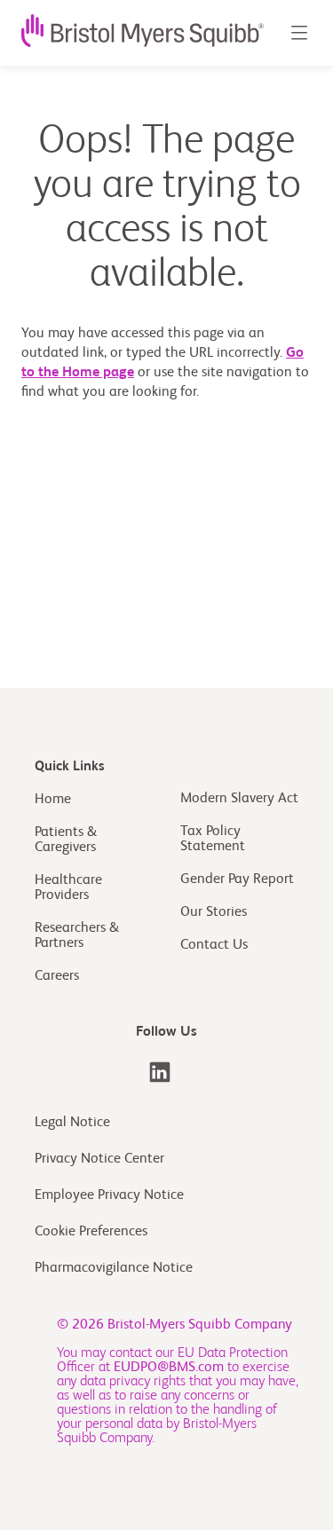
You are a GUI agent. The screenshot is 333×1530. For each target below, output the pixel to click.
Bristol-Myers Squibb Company (199, 1325)
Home (53, 800)
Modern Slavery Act (239, 799)
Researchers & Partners (77, 935)
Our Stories (213, 912)
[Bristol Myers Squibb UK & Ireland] (160, 1072)
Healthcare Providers (68, 888)
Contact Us (214, 945)
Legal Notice (72, 1123)
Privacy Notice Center (99, 1159)
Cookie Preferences (93, 1232)
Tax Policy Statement (212, 839)
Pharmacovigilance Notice (114, 1268)
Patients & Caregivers (66, 840)
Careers (57, 976)
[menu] (298, 33)
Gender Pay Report (237, 879)
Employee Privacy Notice (109, 1195)
